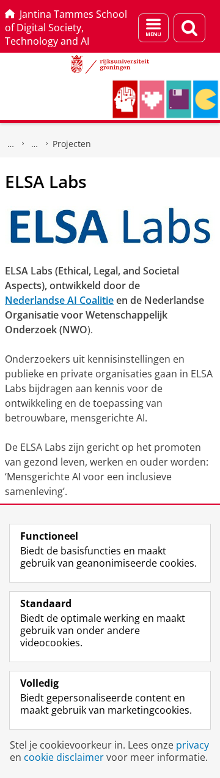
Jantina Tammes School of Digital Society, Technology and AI (66, 27)
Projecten (72, 143)
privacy (192, 745)
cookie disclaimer (64, 757)
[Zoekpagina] (189, 28)
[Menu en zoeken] (153, 28)
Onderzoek (35, 144)
